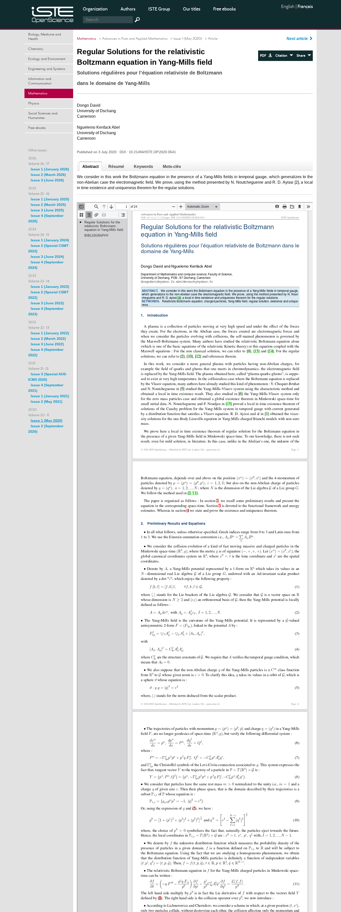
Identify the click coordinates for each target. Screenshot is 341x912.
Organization (95, 9)
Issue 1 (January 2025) (50, 199)
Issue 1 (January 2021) (50, 396)
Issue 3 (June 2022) (47, 344)
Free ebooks (224, 9)
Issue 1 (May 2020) (46, 421)
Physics (33, 103)
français (305, 6)
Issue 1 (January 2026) (50, 169)
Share (302, 55)
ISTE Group (159, 9)
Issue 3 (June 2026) (47, 180)
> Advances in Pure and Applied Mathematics (132, 38)
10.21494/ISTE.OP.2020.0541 (152, 152)
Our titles (191, 9)
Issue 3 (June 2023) (47, 303)
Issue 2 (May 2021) (46, 402)
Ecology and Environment (46, 58)
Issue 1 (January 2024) (50, 240)
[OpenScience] (52, 14)
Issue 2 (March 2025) (48, 205)
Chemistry (35, 48)
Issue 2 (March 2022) (48, 339)
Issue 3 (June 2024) (47, 257)
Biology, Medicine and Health (44, 36)
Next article (298, 38)
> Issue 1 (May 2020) (185, 38)
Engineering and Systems (46, 68)
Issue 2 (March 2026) (48, 175)
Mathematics (37, 93)
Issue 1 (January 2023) (50, 287)
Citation (282, 55)
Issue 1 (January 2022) (50, 333)
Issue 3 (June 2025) (47, 210)
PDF (264, 55)
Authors (128, 9)
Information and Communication (39, 81)
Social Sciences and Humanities (42, 115)
